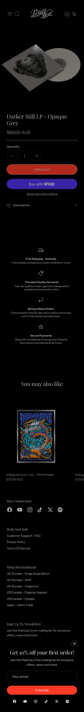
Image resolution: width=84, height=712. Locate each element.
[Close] (74, 643)
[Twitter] (57, 701)
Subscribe (42, 690)
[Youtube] (25, 701)
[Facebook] (14, 701)
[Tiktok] (46, 701)
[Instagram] (35, 701)
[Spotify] (67, 701)
